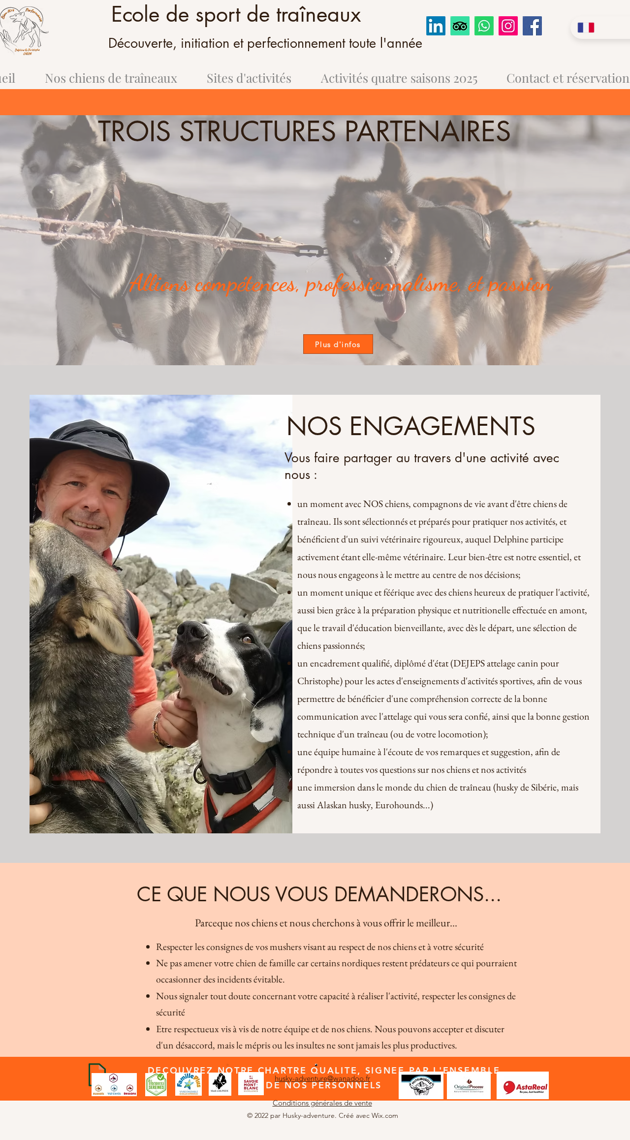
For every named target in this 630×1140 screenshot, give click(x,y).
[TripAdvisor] (460, 25)
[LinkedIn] (435, 25)
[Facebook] (532, 25)
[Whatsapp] (484, 25)
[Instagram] (508, 25)
